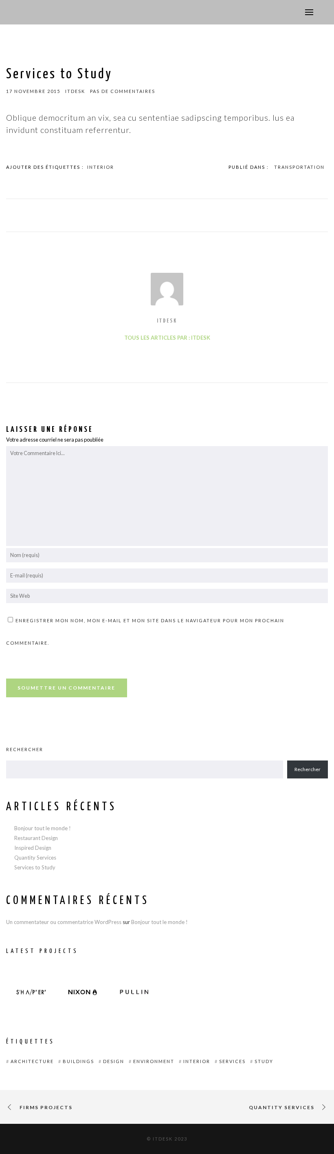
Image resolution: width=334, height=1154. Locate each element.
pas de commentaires (122, 91)
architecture (32, 1061)
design (113, 1061)
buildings (78, 1061)
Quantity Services (35, 857)
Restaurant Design (36, 838)
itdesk (167, 321)
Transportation (299, 167)
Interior (100, 167)
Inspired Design (32, 847)
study (264, 1061)
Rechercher (24, 749)
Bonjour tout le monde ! (42, 828)
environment (153, 1061)
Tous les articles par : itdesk (167, 337)
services (232, 1061)
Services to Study (34, 867)
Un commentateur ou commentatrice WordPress (63, 922)
